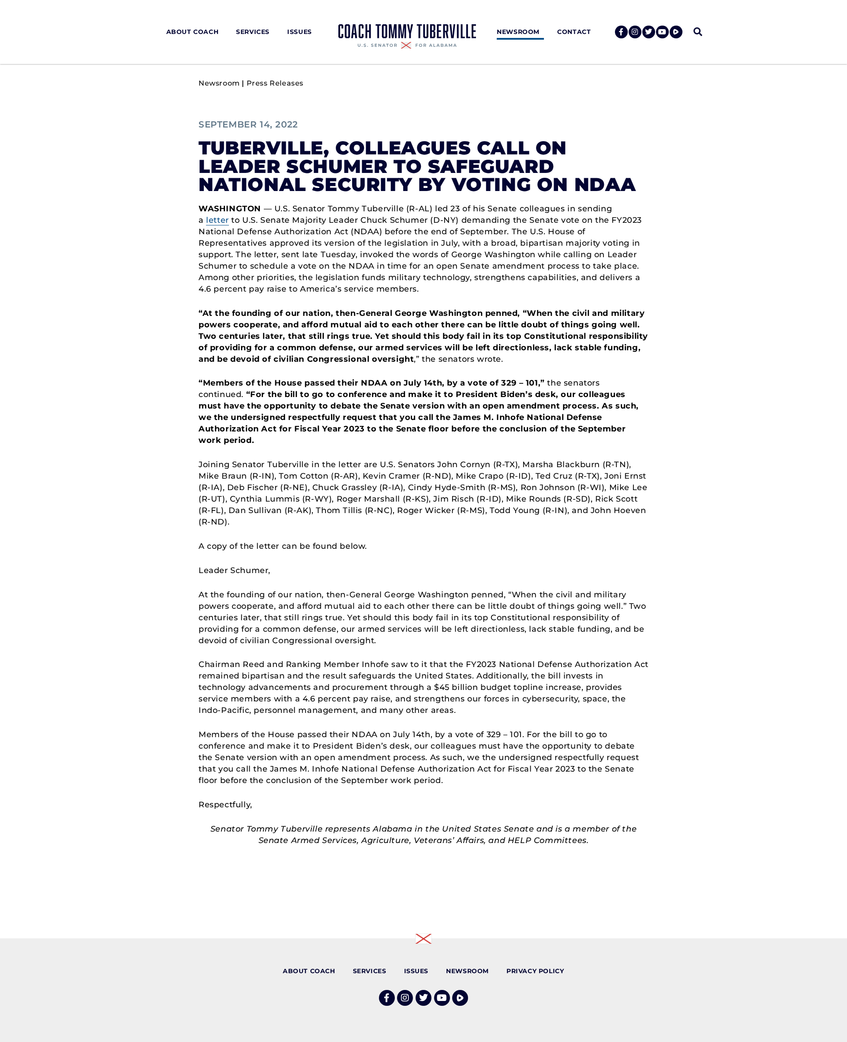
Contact (574, 32)
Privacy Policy (535, 971)
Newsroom (518, 32)
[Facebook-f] (621, 32)
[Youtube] (662, 32)
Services (253, 32)
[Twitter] (648, 32)
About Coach (192, 32)
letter (217, 220)
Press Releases (275, 83)
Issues (299, 32)
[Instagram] (635, 32)
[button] (697, 32)
